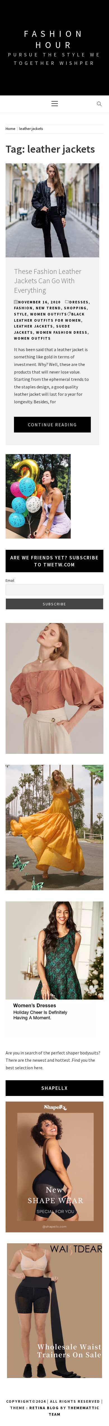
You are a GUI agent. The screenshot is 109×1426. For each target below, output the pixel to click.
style (20, 314)
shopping (75, 308)
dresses (79, 302)
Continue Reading (52, 424)
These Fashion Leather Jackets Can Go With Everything (47, 281)
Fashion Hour (54, 39)
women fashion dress (61, 332)
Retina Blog (44, 1407)
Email (10, 580)
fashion (23, 308)
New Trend (48, 308)
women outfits (48, 314)
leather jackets (33, 326)
